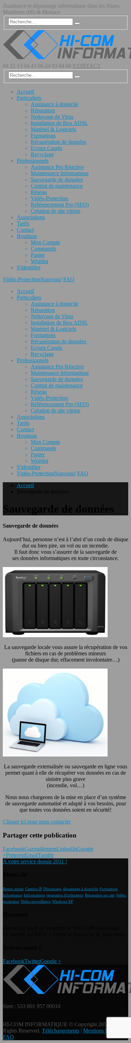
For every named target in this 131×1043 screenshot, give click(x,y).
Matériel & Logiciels (53, 129)
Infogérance (12, 895)
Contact (25, 230)
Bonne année (13, 889)
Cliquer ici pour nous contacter (37, 822)
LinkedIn (67, 849)
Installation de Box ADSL (59, 123)
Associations (31, 217)
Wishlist (39, 261)
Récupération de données (58, 142)
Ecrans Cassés (46, 148)
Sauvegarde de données (57, 179)
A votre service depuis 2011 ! (35, 861)
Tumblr (46, 855)
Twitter (32, 961)
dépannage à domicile (80, 889)
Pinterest (15, 855)
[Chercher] (77, 23)
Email (31, 855)
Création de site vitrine (55, 211)
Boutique (27, 236)
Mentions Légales (102, 1031)
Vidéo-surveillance (36, 901)
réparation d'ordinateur (64, 895)
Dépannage (52, 889)
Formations (43, 136)
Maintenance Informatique (60, 173)
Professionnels (33, 161)
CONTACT (87, 66)
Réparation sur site (100, 895)
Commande (43, 249)
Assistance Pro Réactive (57, 167)
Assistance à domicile (54, 104)
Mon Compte (45, 242)
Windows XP (62, 901)
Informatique (34, 895)
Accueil (25, 92)
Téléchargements (60, 1031)
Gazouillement (40, 849)
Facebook (13, 849)
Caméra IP (33, 889)
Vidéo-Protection (49, 198)
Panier (38, 255)
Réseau (39, 192)
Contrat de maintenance (57, 186)
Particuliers (29, 98)
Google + (50, 961)
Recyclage (42, 154)
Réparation (43, 110)
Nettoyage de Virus (52, 117)
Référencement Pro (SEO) (60, 205)
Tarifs (23, 223)
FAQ (68, 279)
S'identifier (29, 267)
